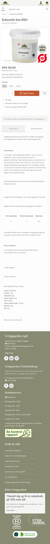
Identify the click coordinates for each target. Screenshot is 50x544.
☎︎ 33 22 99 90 (10, 380)
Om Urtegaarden (11, 477)
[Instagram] (17, 358)
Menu (3, 10)
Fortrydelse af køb (12, 466)
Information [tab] (13, 129)
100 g (4, 86)
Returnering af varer (12, 461)
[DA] (5, 3)
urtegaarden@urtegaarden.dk (22, 346)
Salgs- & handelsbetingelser (16, 456)
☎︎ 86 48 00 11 (10, 344)
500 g (11, 86)
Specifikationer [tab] (36, 129)
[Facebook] (6, 358)
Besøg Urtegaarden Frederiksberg (17, 482)
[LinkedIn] (11, 358)
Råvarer (4, 14)
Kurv (47, 4)
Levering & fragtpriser (13, 450)
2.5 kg (18, 86)
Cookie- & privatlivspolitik (15, 472)
